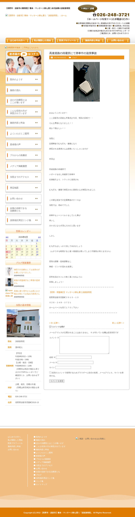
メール (53, 362)
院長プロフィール (67, 40)
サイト (52, 367)
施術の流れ (15, 90)
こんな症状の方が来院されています (18, 112)
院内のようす (16, 79)
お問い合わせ (117, 40)
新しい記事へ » (118, 323)
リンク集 (39, 481)
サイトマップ (41, 484)
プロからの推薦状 (18, 155)
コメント (54, 338)
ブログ (74, 58)
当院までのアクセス (19, 177)
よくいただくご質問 (19, 133)
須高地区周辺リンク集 (20, 220)
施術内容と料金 (92, 40)
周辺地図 (14, 188)
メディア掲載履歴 (18, 166)
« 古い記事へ (54, 323)
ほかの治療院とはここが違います (18, 101)
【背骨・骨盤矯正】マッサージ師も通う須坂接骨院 (70, 292)
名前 (52, 357)
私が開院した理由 (42, 40)
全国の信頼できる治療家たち (18, 209)
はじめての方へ (17, 40)
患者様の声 (15, 144)
